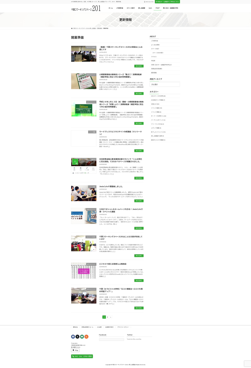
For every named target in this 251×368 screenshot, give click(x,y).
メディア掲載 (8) (156, 128)
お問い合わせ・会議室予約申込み (161, 65)
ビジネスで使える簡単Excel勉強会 (112, 264)
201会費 (99, 327)
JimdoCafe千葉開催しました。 (111, 186)
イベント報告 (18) (156, 108)
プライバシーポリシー (123, 327)
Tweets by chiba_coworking (134, 339)
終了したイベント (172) (158, 132)
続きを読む (139, 66)
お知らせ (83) (155, 104)
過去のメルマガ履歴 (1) (158, 140)
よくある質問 (155, 45)
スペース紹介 (155, 49)
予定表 (153, 61)
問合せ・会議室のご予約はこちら (168, 1)
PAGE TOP (243, 355)
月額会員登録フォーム (87, 327)
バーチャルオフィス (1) (158, 120)
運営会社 (75, 327)
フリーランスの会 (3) (157, 124)
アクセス (153, 57)
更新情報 (154, 73)
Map (76, 350)
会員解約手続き (109, 327)
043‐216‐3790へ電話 (83, 356)
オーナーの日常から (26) (158, 116)
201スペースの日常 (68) (158, 96)
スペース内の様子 (157, 53)
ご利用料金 (154, 41)
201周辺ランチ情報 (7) (158, 100)
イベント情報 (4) (156, 112)
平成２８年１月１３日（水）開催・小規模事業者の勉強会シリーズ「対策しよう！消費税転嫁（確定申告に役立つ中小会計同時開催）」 (121, 104)
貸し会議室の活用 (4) (157, 136)
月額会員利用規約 (156, 69)
